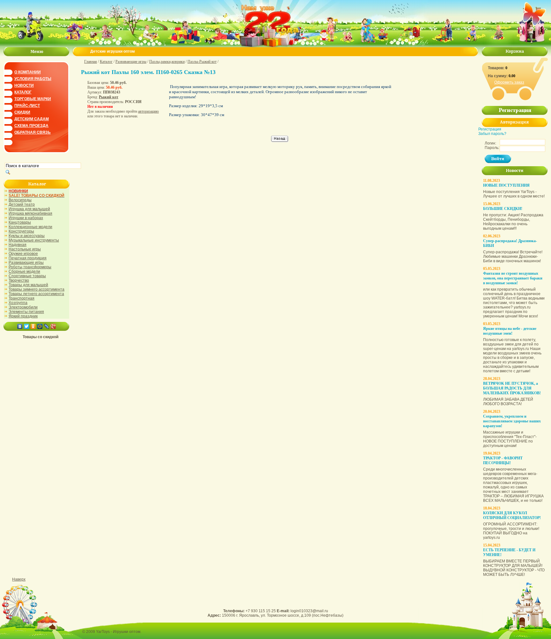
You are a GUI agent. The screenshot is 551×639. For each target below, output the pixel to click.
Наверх (19, 579)
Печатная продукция (28, 258)
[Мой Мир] (40, 326)
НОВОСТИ (24, 85)
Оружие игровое (23, 253)
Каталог (106, 61)
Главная (90, 61)
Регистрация (489, 129)
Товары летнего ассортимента (36, 294)
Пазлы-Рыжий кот (202, 61)
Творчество (19, 280)
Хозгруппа (18, 303)
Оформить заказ (509, 82)
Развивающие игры (26, 262)
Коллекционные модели (30, 227)
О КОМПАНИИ (27, 72)
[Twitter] (26, 326)
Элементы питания (26, 311)
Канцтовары (20, 222)
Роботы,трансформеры (30, 267)
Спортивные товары (27, 276)
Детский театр (22, 204)
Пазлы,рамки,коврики (167, 61)
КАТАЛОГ (23, 92)
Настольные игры (25, 249)
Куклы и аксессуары (27, 236)
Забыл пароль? (492, 133)
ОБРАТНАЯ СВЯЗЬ (32, 132)
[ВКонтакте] (20, 326)
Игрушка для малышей (29, 209)
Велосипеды (20, 200)
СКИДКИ (22, 112)
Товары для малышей (28, 285)
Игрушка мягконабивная (30, 213)
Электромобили (23, 307)
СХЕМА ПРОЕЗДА (31, 125)
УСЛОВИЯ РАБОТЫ (32, 79)
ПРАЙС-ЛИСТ (27, 105)
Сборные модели (24, 271)
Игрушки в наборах (26, 218)
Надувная (17, 244)
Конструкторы (21, 231)
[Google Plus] (53, 326)
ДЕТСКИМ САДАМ (31, 119)
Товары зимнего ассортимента (36, 289)
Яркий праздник (23, 316)
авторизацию (148, 111)
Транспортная (21, 298)
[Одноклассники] (33, 326)
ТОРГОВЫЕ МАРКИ (32, 99)
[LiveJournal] (46, 326)
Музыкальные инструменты (34, 240)
